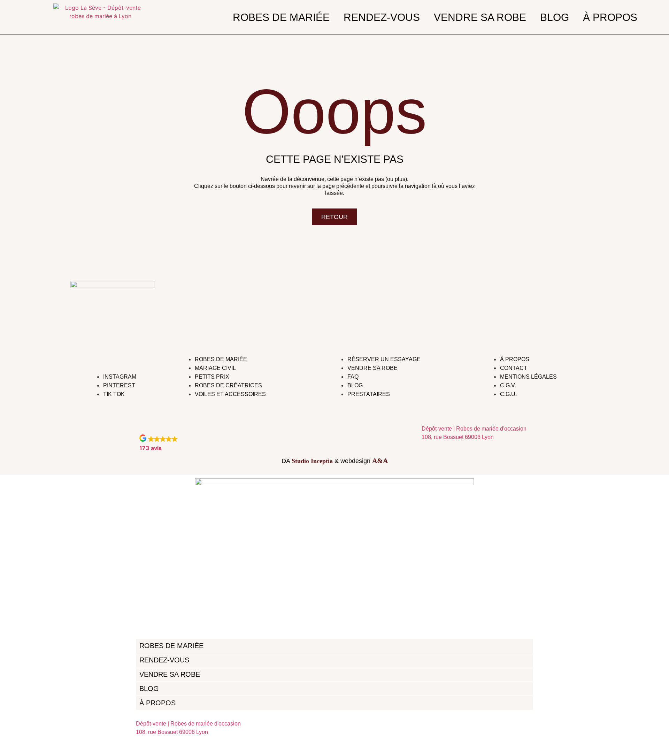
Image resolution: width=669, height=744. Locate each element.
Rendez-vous (382, 17)
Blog (554, 17)
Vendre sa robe (480, 17)
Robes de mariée (281, 17)
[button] (158, 443)
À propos (610, 17)
